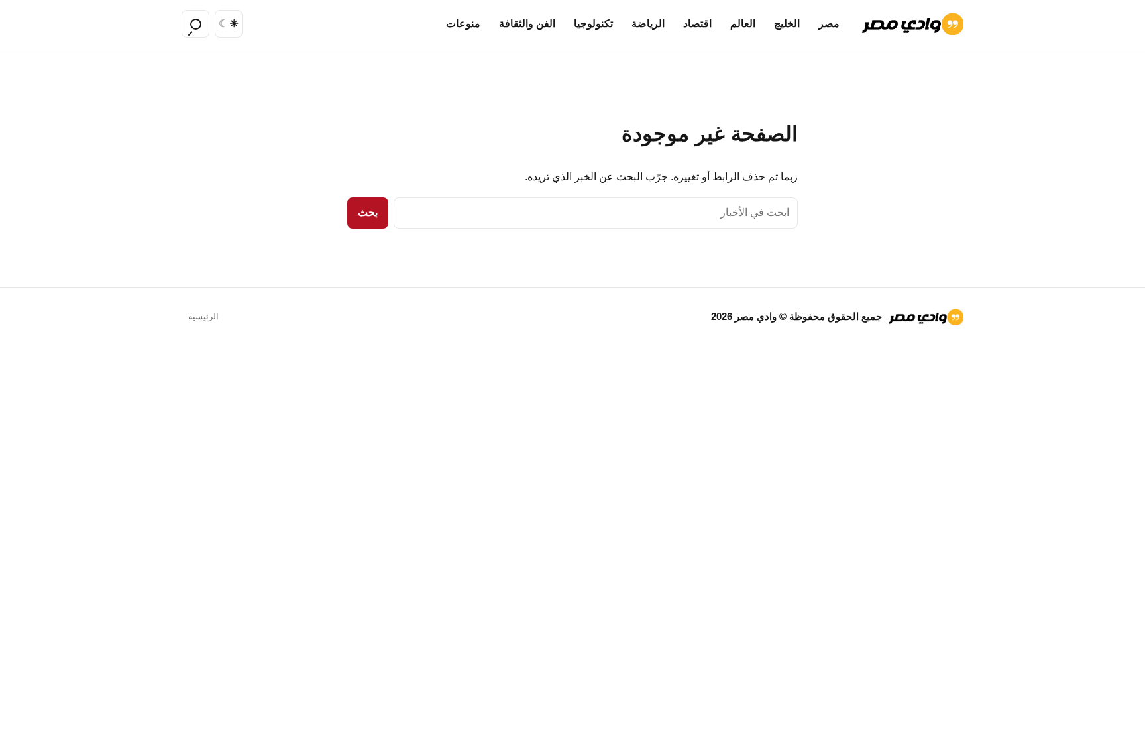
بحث (368, 212)
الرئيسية (203, 316)
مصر (829, 23)
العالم (742, 23)
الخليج (787, 23)
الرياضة (648, 23)
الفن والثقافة (527, 23)
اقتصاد (697, 23)
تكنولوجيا (593, 23)
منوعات (463, 23)
